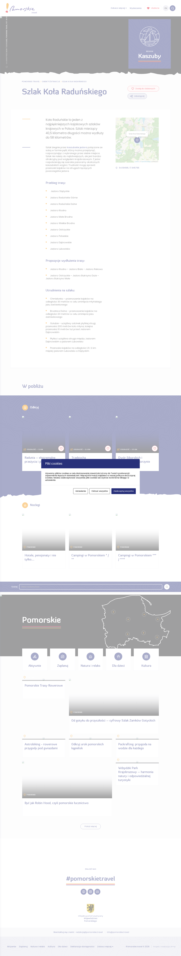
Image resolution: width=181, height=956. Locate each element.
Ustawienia (80, 491)
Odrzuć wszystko (99, 491)
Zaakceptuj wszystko (124, 491)
